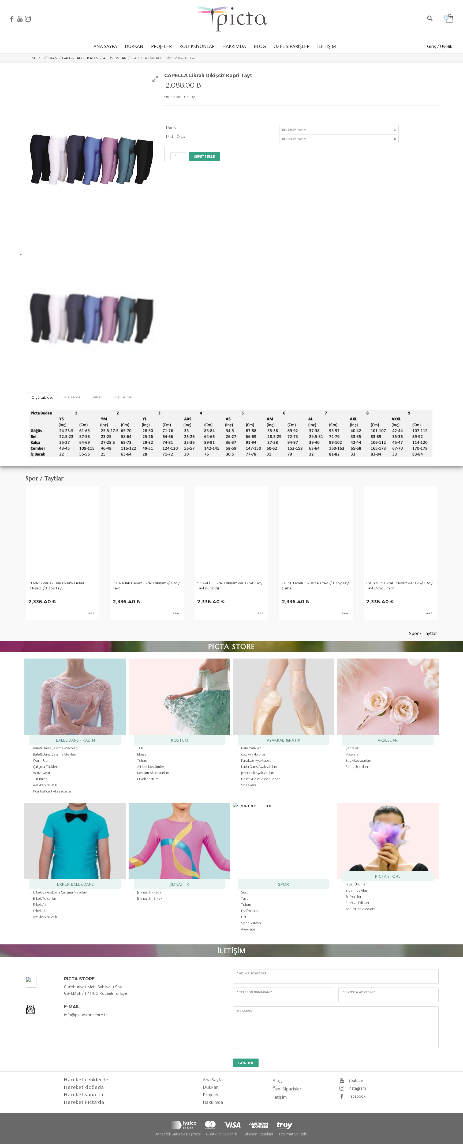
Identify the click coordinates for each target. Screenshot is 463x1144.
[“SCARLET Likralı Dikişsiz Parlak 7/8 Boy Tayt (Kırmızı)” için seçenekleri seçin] (260, 613)
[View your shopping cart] (449, 18)
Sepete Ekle (204, 156)
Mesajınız (245, 1011)
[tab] (42, 397)
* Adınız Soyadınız (252, 973)
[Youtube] (20, 19)
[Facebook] (12, 19)
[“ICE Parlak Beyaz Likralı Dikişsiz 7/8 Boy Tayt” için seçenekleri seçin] (175, 613)
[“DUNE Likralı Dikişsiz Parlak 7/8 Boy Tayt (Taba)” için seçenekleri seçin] (344, 613)
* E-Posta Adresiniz (358, 992)
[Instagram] (28, 19)
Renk (171, 127)
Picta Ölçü (175, 136)
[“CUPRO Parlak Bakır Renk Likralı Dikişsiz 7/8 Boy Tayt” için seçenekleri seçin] (91, 613)
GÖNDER (245, 1062)
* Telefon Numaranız (254, 992)
